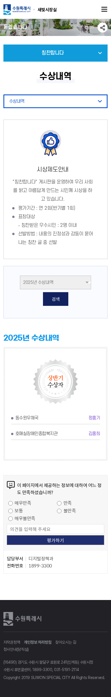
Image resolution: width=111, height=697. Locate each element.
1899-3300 (42, 669)
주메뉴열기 (104, 9)
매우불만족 (25, 518)
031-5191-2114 (66, 669)
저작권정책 (11, 642)
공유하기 (103, 28)
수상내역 (16, 101)
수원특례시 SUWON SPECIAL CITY (47, 9)
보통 (19, 510)
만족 (67, 502)
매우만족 (23, 502)
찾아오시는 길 (65, 642)
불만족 (69, 510)
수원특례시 (23, 618)
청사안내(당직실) (16, 649)
